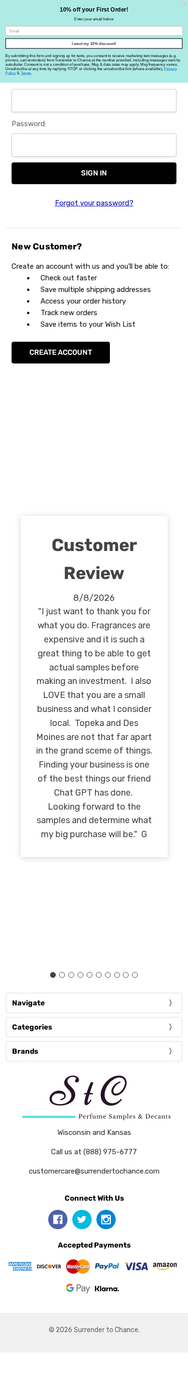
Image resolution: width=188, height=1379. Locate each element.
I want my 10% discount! (94, 44)
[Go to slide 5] (90, 975)
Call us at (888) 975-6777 (94, 1151)
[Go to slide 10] (135, 975)
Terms (26, 73)
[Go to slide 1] (53, 975)
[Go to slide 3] (71, 975)
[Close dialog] (183, 4)
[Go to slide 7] (107, 975)
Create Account (60, 352)
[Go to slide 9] (126, 975)
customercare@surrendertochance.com (94, 1171)
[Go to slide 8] (117, 975)
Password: (29, 123)
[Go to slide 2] (62, 975)
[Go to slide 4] (80, 975)
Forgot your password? (94, 203)
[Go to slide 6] (98, 975)
